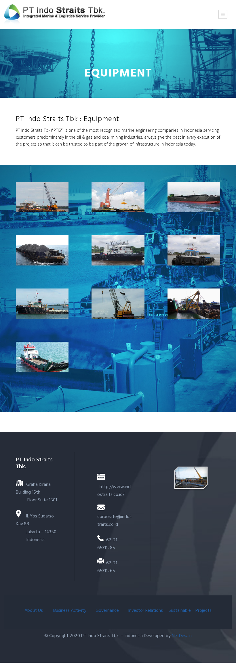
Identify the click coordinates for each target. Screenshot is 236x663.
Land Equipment (118, 303)
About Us (34, 610)
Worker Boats (193, 250)
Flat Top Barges (42, 250)
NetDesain (182, 636)
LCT (42, 357)
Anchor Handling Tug (42, 303)
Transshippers (118, 197)
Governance (108, 610)
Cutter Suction (194, 303)
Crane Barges (42, 197)
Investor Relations (145, 610)
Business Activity (69, 610)
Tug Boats (118, 250)
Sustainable (180, 610)
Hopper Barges (194, 197)
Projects (203, 610)
